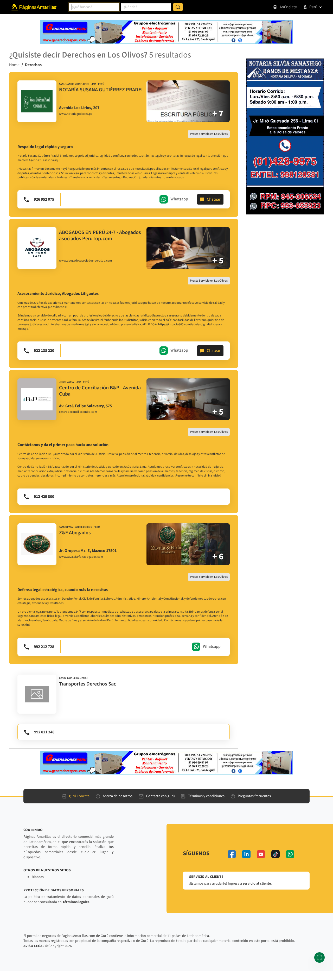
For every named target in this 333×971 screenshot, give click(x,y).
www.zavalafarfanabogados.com (81, 557)
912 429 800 (44, 496)
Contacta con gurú (160, 796)
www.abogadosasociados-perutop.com (85, 261)
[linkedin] (246, 854)
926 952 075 (44, 199)
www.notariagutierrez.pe (75, 114)
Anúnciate (288, 7)
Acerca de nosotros (117, 796)
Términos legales (75, 902)
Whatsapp (179, 199)
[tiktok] (275, 854)
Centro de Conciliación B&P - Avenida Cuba (100, 391)
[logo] (36, 101)
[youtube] (261, 854)
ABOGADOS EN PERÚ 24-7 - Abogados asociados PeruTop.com (100, 235)
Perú (313, 7)
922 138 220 (44, 350)
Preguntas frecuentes (254, 796)
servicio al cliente (257, 883)
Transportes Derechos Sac (87, 684)
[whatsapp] (290, 854)
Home (14, 65)
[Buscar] (178, 7)
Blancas (38, 877)
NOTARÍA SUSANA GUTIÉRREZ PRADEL (101, 89)
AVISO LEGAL (33, 946)
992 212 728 (44, 647)
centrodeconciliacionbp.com (78, 412)
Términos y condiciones (206, 796)
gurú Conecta (79, 796)
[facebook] (232, 854)
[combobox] (94, 7)
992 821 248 (44, 732)
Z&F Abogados (75, 532)
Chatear (214, 199)
